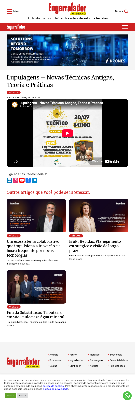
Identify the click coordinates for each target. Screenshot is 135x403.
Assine (73, 354)
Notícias (94, 365)
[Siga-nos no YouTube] (22, 180)
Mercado (95, 354)
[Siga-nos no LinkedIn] (9, 180)
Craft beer (75, 365)
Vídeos (13, 92)
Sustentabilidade (119, 360)
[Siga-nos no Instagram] (15, 180)
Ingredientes (76, 360)
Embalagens (96, 360)
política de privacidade (55, 389)
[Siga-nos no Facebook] (28, 180)
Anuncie (54, 354)
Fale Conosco (117, 365)
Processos (55, 360)
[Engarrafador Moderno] (67, 8)
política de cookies (53, 386)
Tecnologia (116, 354)
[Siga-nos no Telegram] (34, 180)
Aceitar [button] (10, 395)
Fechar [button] (22, 395)
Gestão (53, 365)
